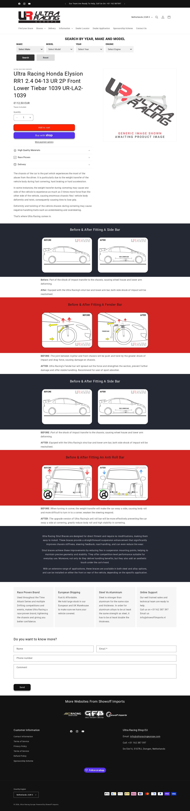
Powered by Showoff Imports (47, 804)
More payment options (44, 142)
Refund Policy (20, 756)
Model (49, 44)
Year (78, 44)
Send (22, 687)
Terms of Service (21, 741)
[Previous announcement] (65, 3)
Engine (109, 44)
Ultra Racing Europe (28, 804)
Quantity (17, 112)
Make (19, 44)
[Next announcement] (125, 3)
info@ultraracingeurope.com (145, 736)
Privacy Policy (20, 746)
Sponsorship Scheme (23, 761)
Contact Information (23, 736)
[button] (41, 28)
